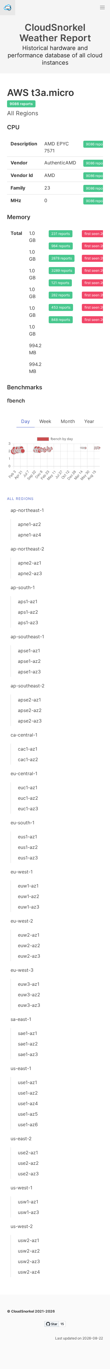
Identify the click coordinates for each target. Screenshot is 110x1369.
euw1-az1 (28, 886)
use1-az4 (28, 1103)
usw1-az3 (28, 1212)
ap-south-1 (23, 587)
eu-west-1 (22, 872)
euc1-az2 (28, 798)
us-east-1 (21, 1068)
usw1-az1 (28, 1202)
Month (68, 421)
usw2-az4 (29, 1272)
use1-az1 (27, 1082)
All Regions (20, 498)
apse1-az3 (29, 672)
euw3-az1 (28, 984)
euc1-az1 (27, 787)
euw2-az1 (28, 935)
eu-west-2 (22, 921)
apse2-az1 (29, 700)
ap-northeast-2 (27, 549)
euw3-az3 (29, 1005)
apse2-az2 (30, 710)
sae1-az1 (27, 1033)
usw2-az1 (28, 1240)
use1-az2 (28, 1093)
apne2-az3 (30, 573)
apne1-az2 (29, 524)
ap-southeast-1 (27, 636)
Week (45, 421)
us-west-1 (21, 1188)
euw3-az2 (29, 994)
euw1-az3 (28, 907)
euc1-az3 (28, 808)
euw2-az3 (29, 956)
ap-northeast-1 (27, 510)
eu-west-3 (22, 970)
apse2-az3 (30, 721)
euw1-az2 (28, 896)
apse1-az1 (29, 650)
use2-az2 (28, 1163)
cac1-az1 (27, 749)
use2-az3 (28, 1174)
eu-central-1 (24, 773)
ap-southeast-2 (28, 686)
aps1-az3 (28, 622)
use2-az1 (28, 1152)
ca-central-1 (24, 735)
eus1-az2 (28, 847)
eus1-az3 (28, 858)
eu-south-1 (22, 822)
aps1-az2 (28, 612)
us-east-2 (21, 1138)
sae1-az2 (28, 1044)
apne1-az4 (29, 535)
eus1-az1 (27, 837)
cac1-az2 (28, 759)
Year (89, 421)
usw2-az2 (29, 1251)
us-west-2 (22, 1226)
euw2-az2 (29, 945)
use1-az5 (28, 1114)
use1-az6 (28, 1124)
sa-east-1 (21, 1019)
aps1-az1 (27, 601)
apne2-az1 (29, 563)
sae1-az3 (28, 1054)
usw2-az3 (29, 1261)
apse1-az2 (29, 661)
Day (25, 421)
